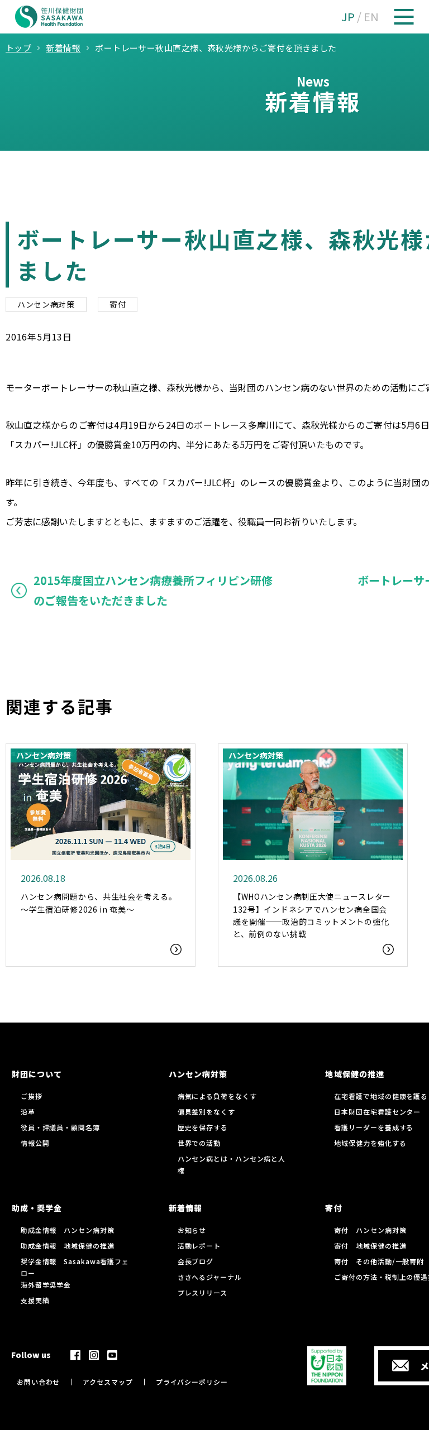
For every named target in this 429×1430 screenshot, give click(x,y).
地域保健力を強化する (370, 1143)
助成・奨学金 (37, 1207)
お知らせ (192, 1230)
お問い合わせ (38, 1381)
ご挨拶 (31, 1096)
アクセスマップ (107, 1381)
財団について (37, 1073)
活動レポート (199, 1245)
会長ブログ (196, 1261)
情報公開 (35, 1143)
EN (371, 16)
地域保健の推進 (354, 1073)
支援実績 (35, 1300)
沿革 (28, 1111)
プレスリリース (202, 1292)
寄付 (117, 304)
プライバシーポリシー (192, 1381)
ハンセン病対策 (46, 304)
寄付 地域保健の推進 (370, 1245)
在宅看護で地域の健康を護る (381, 1096)
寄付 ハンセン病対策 (370, 1230)
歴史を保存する (203, 1127)
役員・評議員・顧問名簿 (60, 1127)
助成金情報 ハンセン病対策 (68, 1230)
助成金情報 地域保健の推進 (68, 1245)
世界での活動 (199, 1143)
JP (348, 16)
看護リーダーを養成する (373, 1127)
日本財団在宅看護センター (377, 1111)
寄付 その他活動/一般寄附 (379, 1261)
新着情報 (185, 1207)
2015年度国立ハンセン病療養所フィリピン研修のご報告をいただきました (153, 590)
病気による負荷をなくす (217, 1096)
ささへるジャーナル (210, 1277)
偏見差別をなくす (206, 1111)
